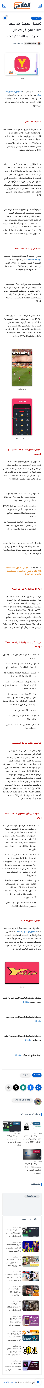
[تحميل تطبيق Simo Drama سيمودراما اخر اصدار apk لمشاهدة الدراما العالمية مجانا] (30, 1320)
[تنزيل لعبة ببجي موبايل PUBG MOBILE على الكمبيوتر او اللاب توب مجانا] (30, 1290)
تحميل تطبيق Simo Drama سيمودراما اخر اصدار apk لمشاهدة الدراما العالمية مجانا (14, 1322)
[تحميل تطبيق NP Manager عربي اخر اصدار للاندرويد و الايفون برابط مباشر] (30, 1231)
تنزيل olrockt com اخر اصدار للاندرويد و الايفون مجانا (13, 1248)
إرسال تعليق (32, 1196)
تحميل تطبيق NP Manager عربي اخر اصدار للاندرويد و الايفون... (14, 1141)
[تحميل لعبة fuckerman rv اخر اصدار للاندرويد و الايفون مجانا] (30, 1305)
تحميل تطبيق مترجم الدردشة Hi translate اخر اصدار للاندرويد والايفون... (33, 1168)
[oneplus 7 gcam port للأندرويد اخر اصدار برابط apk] (30, 1261)
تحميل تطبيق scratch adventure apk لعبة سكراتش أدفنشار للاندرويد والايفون (13, 1367)
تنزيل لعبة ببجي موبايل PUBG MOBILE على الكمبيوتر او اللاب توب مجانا (14, 1292)
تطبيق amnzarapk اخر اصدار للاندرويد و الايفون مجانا (13, 1278)
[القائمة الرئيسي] (40, 6)
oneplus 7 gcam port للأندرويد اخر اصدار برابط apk (14, 1263)
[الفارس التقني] (22, 6)
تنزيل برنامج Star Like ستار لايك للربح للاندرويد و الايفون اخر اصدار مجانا (14, 1337)
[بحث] (4, 6)
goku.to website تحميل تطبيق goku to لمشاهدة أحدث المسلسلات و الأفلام (13, 1352)
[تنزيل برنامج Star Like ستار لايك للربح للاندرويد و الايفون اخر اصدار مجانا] (30, 1335)
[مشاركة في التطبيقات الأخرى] (9, 1087)
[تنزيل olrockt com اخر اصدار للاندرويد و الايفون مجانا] (30, 1246)
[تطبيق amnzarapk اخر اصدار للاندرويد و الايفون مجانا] (30, 1276)
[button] (31, 1087)
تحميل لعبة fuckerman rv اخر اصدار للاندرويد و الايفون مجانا (13, 1307)
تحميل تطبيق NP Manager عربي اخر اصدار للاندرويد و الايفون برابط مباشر (13, 1233)
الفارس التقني (10, 1383)
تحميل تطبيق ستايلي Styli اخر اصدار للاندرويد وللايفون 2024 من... (32, 1139)
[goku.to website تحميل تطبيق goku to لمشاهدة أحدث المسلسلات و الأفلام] (30, 1350)
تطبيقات (36, 18)
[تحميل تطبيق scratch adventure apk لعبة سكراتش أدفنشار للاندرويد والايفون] (30, 1365)
